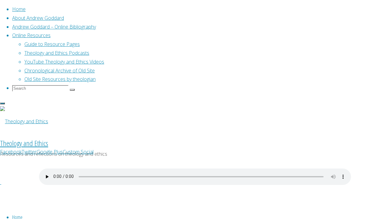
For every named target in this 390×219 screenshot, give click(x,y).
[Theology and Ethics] (24, 121)
